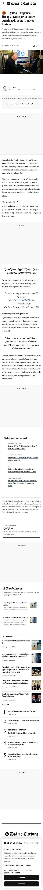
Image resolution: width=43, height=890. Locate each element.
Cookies (19, 865)
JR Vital (4, 501)
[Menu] (3, 3)
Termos (28, 865)
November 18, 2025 (30, 307)
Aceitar (21, 884)
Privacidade (9, 865)
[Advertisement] (21, 134)
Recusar (21, 878)
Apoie (38, 46)
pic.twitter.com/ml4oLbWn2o (21, 300)
